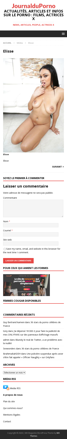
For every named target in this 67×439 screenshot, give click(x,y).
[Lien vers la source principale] (6, 388)
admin (6, 339)
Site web (7, 239)
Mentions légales (11, 414)
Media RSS (15, 388)
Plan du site (9, 401)
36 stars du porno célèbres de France (40, 348)
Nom (6, 221)
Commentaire (10, 197)
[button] (62, 33)
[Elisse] (33, 150)
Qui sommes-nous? (13, 408)
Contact (7, 421)
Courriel (7, 230)
